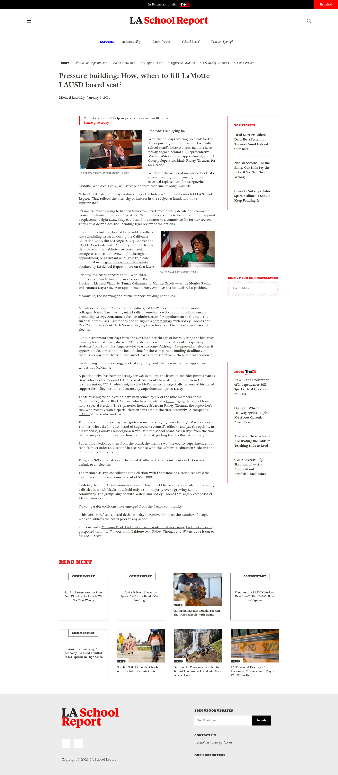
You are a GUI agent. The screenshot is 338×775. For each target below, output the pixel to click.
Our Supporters (210, 755)
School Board (191, 41)
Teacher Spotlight (223, 41)
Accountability (131, 41)
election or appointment (91, 63)
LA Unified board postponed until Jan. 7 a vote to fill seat (145, 529)
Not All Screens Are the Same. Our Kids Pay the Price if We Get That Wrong (252, 170)
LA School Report (169, 19)
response (90, 431)
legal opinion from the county (125, 262)
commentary (162, 321)
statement (98, 338)
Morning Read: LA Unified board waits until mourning (143, 527)
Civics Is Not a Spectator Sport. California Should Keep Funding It (252, 196)
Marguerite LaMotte (181, 63)
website (167, 312)
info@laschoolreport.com (213, 742)
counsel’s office (163, 426)
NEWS (65, 63)
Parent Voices (161, 41)
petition (84, 414)
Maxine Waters (244, 63)
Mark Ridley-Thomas (214, 63)
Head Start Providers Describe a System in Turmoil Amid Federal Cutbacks (251, 141)
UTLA (106, 384)
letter (170, 401)
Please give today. (96, 123)
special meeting (160, 177)
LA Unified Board (151, 63)
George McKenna (123, 63)
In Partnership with (163, 4)
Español (326, 4)
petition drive (92, 376)
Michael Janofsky (72, 97)
